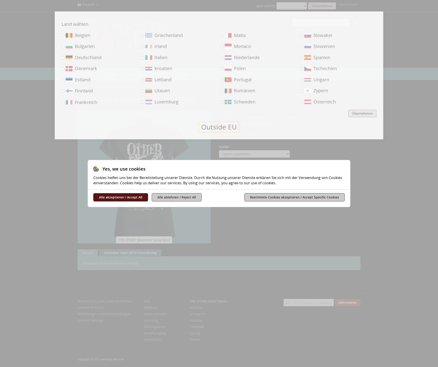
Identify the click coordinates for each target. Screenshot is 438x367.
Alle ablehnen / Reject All (176, 197)
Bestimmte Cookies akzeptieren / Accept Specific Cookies (294, 197)
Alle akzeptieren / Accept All (120, 197)
